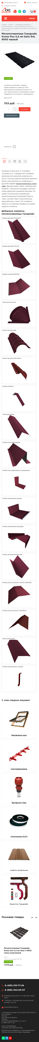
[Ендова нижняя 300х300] (19, 298)
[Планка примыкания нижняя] (19, 522)
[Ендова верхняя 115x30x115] (19, 242)
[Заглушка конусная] (19, 326)
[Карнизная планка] (19, 662)
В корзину (24, 109)
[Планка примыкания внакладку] (19, 550)
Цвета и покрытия (14, 161)
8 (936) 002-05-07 (19, 11)
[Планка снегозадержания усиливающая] (19, 494)
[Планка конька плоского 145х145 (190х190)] (19, 606)
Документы (19, 161)
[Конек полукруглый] (19, 354)
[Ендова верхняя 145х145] (19, 270)
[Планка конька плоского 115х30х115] (19, 634)
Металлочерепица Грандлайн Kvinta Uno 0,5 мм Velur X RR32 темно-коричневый (18, 950)
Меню (32, 18)
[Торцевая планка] (19, 438)
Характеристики (9, 161)
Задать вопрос (32, 2)
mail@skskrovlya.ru (11, 2)
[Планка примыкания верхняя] (19, 578)
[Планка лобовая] (19, 410)
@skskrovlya (24, 11)
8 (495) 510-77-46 (15, 11)
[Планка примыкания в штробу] (19, 690)
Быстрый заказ (11, 115)
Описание (4, 161)
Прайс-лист (27, 161)
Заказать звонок (10, 5)
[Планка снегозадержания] (19, 466)
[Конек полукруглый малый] (19, 382)
